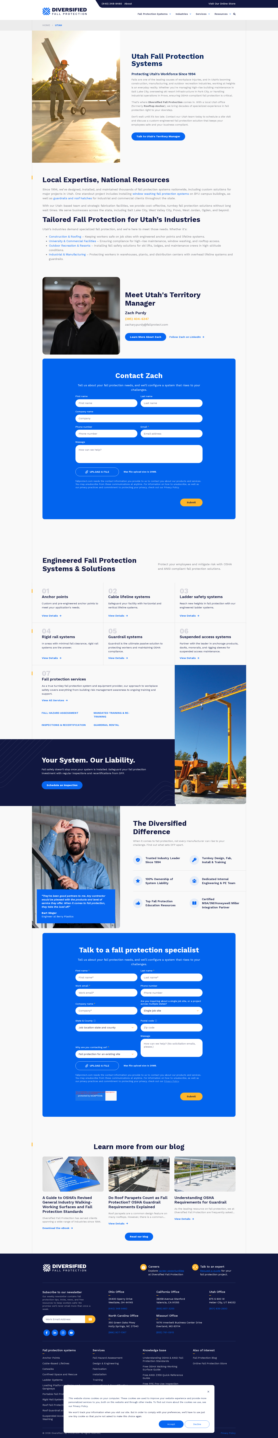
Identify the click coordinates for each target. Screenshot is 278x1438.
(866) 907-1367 (117, 1332)
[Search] (234, 14)
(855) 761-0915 (165, 1332)
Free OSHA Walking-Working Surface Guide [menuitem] (160, 1368)
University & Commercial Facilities (72, 241)
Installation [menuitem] (100, 1374)
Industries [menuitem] (182, 13)
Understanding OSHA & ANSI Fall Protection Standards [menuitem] (163, 1359)
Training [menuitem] (98, 1379)
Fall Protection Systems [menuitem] (152, 13)
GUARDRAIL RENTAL (106, 724)
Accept (171, 1424)
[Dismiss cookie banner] (208, 1392)
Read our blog (139, 1236)
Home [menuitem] (46, 25)
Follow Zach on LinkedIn (185, 336)
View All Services (53, 700)
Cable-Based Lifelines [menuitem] (55, 1363)
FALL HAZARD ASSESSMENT (60, 712)
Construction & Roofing (65, 236)
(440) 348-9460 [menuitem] (112, 3)
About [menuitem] (128, 3)
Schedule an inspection (62, 785)
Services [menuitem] (201, 13)
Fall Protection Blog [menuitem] (205, 1357)
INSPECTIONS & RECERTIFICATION (64, 724)
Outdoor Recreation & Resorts (69, 245)
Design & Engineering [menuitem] (106, 1363)
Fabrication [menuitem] (100, 1368)
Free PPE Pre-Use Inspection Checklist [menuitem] (160, 1385)
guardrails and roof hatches (72, 198)
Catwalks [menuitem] (48, 1368)
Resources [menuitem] (220, 13)
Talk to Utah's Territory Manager (158, 136)
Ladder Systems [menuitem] (52, 1379)
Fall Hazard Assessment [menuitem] (107, 1357)
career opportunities (171, 1270)
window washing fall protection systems (161, 193)
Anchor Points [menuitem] (51, 1357)
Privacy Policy (171, 1081)
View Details (50, 615)
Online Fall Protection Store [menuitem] (210, 1363)
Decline (197, 1424)
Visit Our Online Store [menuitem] (222, 3)
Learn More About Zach (145, 336)
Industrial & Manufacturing (67, 254)
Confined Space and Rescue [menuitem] (59, 1374)
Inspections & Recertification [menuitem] (110, 1385)
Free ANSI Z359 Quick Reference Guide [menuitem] (163, 1376)
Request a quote (210, 1270)
